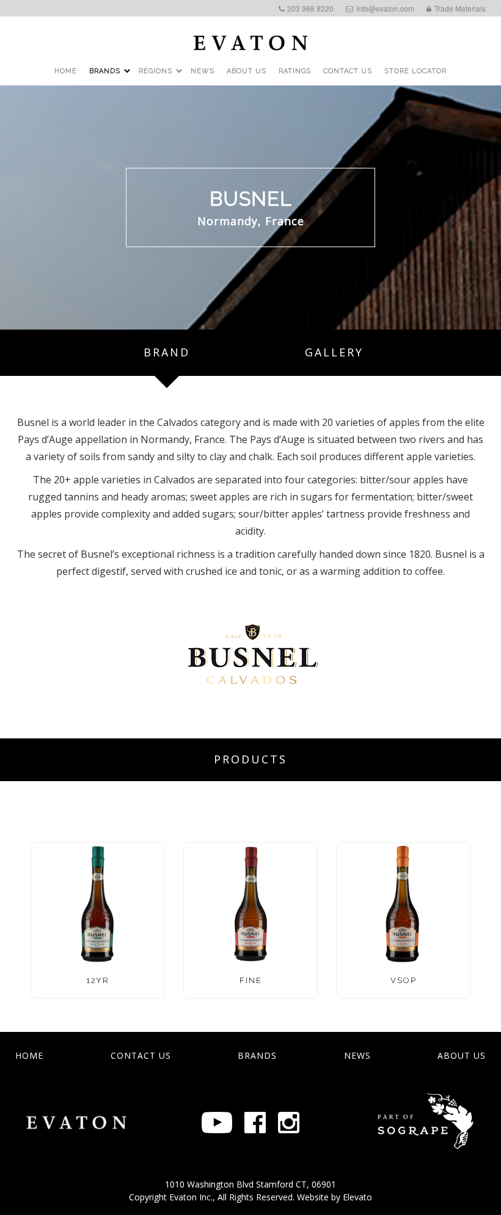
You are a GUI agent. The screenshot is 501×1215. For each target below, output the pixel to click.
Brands (104, 71)
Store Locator (415, 71)
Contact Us (347, 71)
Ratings (295, 71)
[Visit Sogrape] (76, 1123)
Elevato (357, 1197)
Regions (155, 71)
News (202, 71)
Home (65, 71)
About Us (246, 71)
